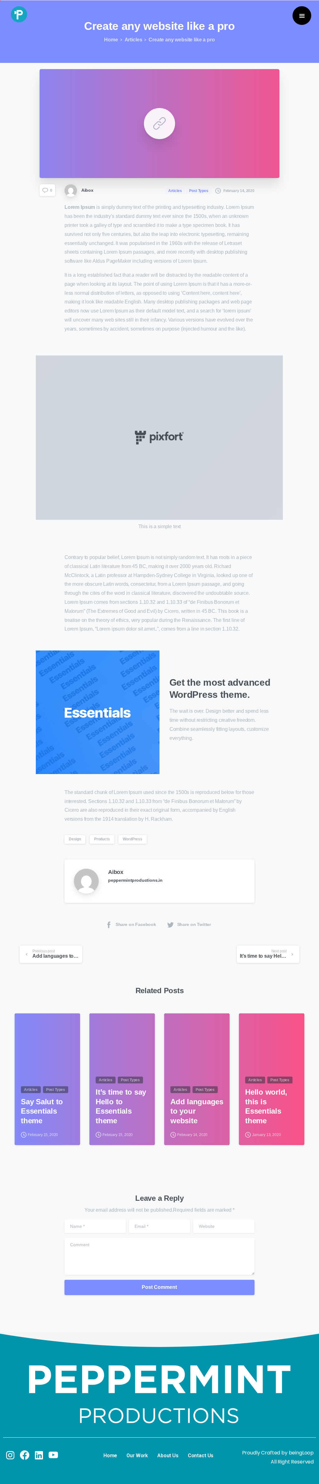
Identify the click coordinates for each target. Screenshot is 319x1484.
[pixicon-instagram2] (10, 1455)
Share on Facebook (136, 924)
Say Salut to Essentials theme (42, 1111)
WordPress (132, 839)
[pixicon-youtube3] (53, 1455)
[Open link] (159, 123)
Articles (133, 39)
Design (75, 839)
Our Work (137, 1455)
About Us (168, 1455)
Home (111, 39)
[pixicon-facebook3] (24, 1455)
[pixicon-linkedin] (39, 1455)
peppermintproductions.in (135, 880)
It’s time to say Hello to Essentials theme (121, 1106)
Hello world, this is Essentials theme (266, 1106)
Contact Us (200, 1455)
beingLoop (301, 1452)
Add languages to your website (196, 1111)
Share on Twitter (194, 924)
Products (102, 839)
